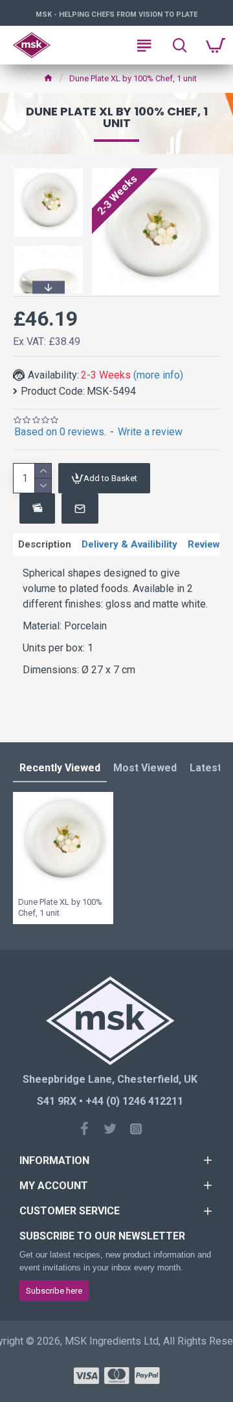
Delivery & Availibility (129, 544)
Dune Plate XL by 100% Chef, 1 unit (60, 907)
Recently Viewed (59, 768)
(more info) (158, 375)
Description (44, 544)
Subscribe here (54, 1291)
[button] (48, 170)
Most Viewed (145, 768)
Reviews (206, 544)
